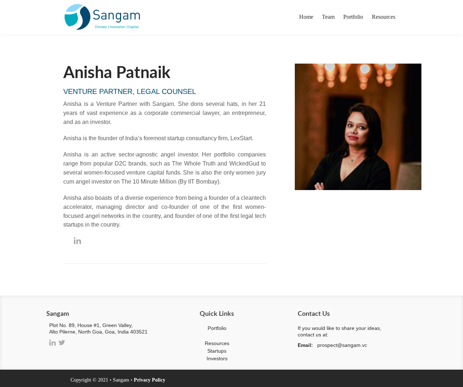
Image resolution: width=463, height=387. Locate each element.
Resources (383, 17)
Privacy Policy (149, 380)
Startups (216, 351)
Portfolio (353, 17)
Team (328, 17)
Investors (217, 358)
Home (306, 17)
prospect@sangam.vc (342, 345)
